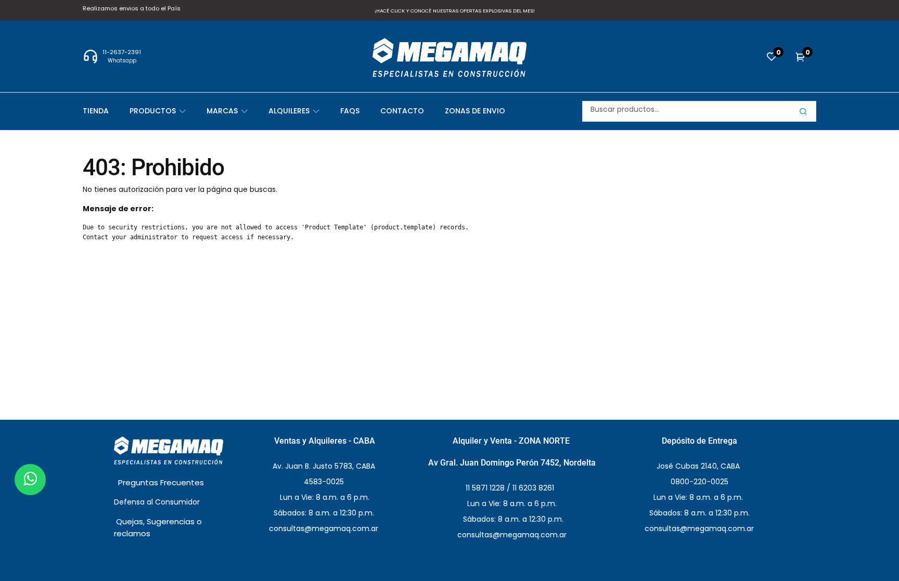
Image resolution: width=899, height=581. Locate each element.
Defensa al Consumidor (158, 502)
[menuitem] (106, 111)
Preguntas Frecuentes (162, 482)
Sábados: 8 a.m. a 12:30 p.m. (512, 519)
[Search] (803, 111)
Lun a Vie (323, 497)
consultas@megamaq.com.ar (512, 535)
